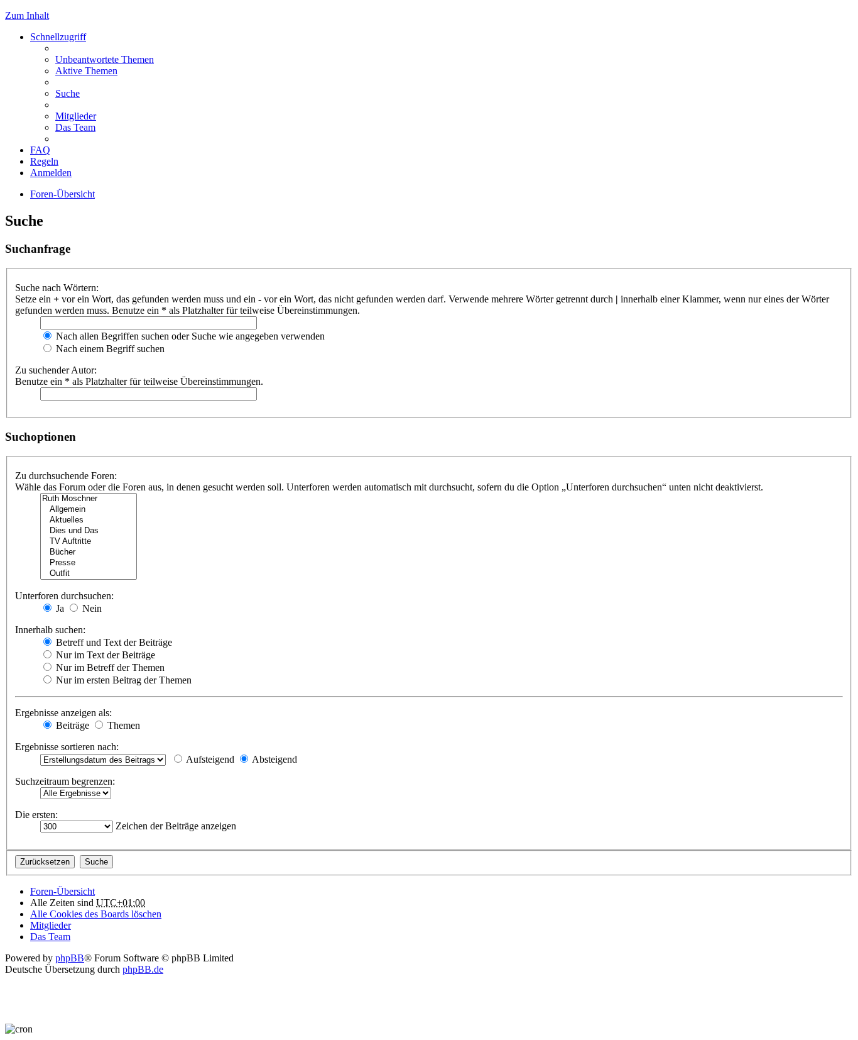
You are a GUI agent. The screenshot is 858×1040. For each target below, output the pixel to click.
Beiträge (71, 725)
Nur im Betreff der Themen (109, 667)
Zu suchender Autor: (56, 370)
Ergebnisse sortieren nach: (67, 746)
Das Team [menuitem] (75, 127)
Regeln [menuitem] (44, 161)
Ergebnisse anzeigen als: (63, 712)
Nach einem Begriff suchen (109, 348)
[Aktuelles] (88, 520)
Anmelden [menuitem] (51, 172)
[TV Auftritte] (88, 541)
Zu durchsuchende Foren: (66, 475)
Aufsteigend (209, 759)
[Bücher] (88, 552)
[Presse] (88, 563)
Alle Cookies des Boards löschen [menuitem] (95, 914)
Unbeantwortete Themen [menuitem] (104, 59)
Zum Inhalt (27, 15)
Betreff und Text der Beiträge (112, 642)
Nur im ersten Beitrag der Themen (122, 680)
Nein (91, 608)
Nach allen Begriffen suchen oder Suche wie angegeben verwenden (189, 336)
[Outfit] (88, 573)
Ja (58, 608)
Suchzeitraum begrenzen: (65, 781)
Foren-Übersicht (62, 194)
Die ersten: (36, 814)
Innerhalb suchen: (50, 629)
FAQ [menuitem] (40, 150)
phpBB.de (142, 969)
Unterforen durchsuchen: (64, 595)
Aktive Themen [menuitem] (86, 70)
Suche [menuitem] (67, 93)
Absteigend (273, 759)
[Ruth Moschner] (88, 499)
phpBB (69, 958)
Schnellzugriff (58, 36)
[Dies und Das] (88, 531)
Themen (122, 725)
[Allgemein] (88, 509)
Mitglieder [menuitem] (75, 116)
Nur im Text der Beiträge (104, 655)
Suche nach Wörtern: (57, 287)
